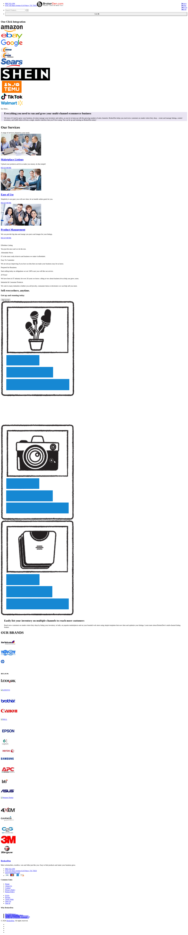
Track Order (9, 899)
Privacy (184, 3)
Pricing (183, 5)
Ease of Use (7, 194)
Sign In (183, 9)
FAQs (7, 895)
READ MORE (6, 168)
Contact (8, 888)
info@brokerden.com (12, 873)
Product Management (13, 229)
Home (7, 884)
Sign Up (184, 7)
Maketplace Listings (12, 159)
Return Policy (10, 892)
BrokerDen (6, 861)
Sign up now (5, 300)
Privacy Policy (10, 890)
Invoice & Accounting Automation (17, 918)
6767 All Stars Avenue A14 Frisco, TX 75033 (21, 5)
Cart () (96, 14)
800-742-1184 (10, 3)
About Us (8, 886)
